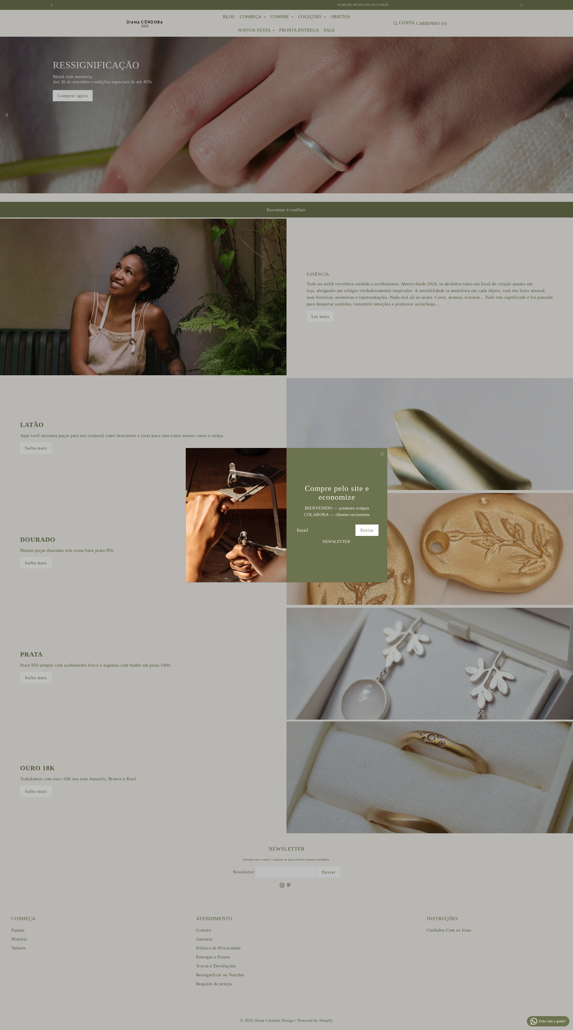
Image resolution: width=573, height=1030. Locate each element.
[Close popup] (382, 453)
